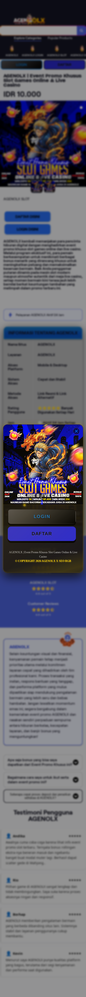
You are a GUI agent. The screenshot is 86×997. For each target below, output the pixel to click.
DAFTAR (42, 533)
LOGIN (42, 516)
